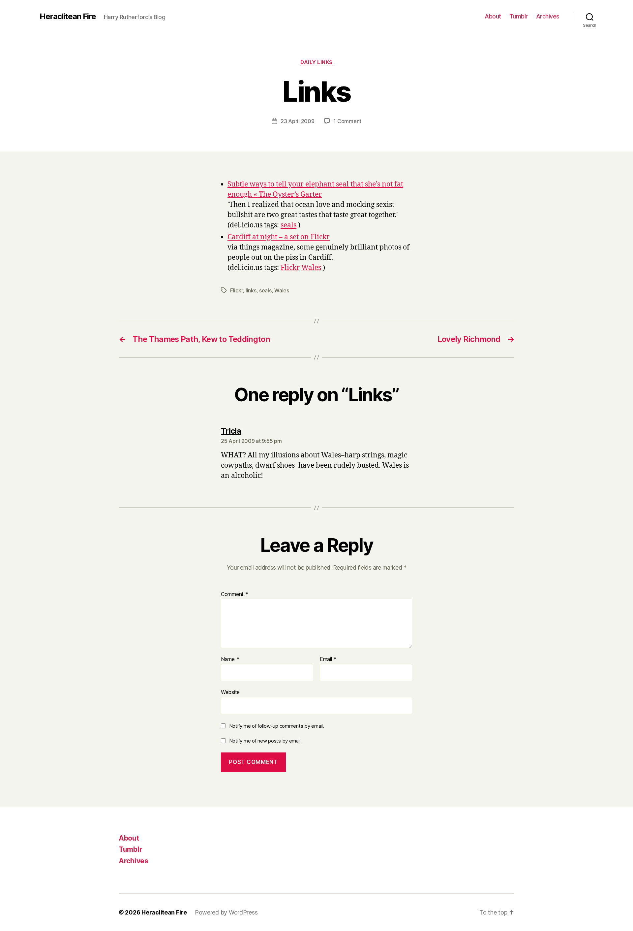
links (251, 290)
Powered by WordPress (226, 912)
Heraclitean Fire (68, 16)
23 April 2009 (298, 121)
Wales (311, 267)
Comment (234, 594)
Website (230, 692)
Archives (547, 16)
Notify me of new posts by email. (265, 741)
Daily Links (316, 62)
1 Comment (347, 121)
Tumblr (518, 16)
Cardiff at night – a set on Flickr (278, 237)
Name (230, 659)
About (493, 16)
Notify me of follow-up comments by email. (276, 726)
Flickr (290, 267)
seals (288, 225)
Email (328, 659)
